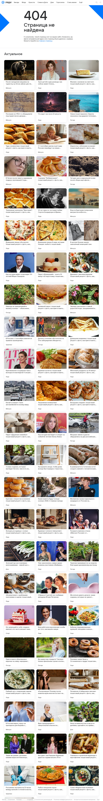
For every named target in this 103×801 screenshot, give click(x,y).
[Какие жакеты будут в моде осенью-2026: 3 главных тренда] (51, 492)
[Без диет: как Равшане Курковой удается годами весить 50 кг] (51, 749)
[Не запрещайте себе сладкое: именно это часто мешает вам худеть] (19, 620)
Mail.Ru (4, 799)
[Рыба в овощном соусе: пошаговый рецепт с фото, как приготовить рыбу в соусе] (51, 781)
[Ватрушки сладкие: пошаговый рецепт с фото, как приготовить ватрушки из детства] (84, 396)
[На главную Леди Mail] (7, 2)
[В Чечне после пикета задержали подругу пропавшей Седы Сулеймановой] (19, 171)
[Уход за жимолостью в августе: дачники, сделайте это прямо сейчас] (84, 717)
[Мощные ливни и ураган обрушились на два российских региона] (84, 428)
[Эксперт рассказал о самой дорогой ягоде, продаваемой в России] (84, 300)
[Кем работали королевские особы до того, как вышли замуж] (51, 620)
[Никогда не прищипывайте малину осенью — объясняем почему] (19, 300)
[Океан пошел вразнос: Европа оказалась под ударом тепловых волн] (84, 107)
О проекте (30, 799)
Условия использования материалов (84, 799)
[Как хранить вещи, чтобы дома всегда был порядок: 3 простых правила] (51, 460)
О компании (11, 799)
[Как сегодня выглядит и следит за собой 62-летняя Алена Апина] (51, 428)
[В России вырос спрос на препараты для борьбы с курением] (19, 717)
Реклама (19, 799)
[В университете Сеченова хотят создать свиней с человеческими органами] (84, 460)
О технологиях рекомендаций (43, 799)
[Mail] (3, 2)
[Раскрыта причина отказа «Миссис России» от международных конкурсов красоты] (84, 524)
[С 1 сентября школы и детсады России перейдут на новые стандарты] (51, 139)
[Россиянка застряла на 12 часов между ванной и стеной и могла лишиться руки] (19, 781)
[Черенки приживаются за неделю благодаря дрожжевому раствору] (84, 556)
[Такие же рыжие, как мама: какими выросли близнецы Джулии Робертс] (19, 749)
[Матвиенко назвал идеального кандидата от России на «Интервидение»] (84, 492)
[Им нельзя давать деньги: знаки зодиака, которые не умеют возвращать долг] (84, 588)
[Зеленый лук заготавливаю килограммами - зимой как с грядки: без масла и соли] (19, 556)
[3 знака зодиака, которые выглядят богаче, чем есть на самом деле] (19, 460)
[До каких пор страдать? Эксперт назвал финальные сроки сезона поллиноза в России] (51, 652)
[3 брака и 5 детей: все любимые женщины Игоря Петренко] (51, 588)
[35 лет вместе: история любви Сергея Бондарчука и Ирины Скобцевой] (51, 203)
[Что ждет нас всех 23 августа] (51, 107)
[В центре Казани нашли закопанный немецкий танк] (84, 235)
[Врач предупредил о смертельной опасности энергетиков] (51, 717)
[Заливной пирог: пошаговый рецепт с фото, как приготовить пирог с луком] (51, 300)
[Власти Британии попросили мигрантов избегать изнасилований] (84, 203)
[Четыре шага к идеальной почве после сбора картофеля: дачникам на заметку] (84, 171)
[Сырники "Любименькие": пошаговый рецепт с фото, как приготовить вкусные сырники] (51, 171)
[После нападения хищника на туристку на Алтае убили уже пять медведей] (19, 75)
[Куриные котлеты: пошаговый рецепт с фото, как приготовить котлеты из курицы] (51, 364)
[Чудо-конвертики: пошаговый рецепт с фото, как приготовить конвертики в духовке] (19, 139)
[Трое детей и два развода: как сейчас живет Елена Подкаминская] (51, 75)
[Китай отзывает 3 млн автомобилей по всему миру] (19, 396)
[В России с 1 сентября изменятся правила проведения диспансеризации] (19, 332)
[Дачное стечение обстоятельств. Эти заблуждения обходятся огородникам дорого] (51, 332)
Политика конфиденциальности (63, 799)
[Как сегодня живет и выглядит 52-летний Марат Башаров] (19, 267)
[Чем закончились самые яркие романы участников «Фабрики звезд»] (51, 556)
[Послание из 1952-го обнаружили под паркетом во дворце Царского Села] (19, 107)
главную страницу (45, 41)
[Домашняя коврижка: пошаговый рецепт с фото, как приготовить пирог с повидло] (84, 332)
